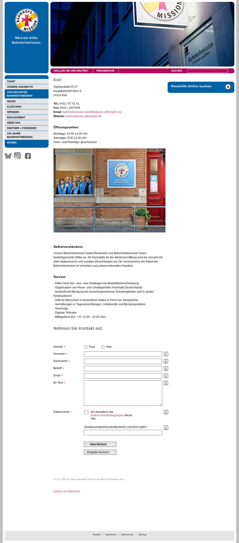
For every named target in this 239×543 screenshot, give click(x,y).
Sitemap (142, 534)
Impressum (110, 534)
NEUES (11, 101)
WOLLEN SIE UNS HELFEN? (71, 70)
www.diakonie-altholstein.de (84, 116)
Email (57, 375)
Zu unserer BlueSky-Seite (9, 155)
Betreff (57, 368)
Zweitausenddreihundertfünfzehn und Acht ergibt (115, 427)
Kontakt (96, 534)
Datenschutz (127, 534)
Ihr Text (58, 382)
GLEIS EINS (14, 106)
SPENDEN (13, 112)
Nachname (60, 361)
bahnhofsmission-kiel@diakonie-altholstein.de (92, 112)
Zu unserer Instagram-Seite (18, 155)
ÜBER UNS (13, 122)
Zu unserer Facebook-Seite (29, 155)
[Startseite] (27, 72)
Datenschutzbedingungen (107, 415)
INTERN (12, 142)
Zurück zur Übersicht (66, 491)
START (11, 81)
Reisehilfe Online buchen (191, 86)
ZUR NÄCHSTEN (19, 94)
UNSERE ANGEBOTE (20, 86)
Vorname (59, 353)
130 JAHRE (19, 135)
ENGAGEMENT (16, 117)
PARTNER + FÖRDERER (21, 128)
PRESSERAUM (105, 70)
